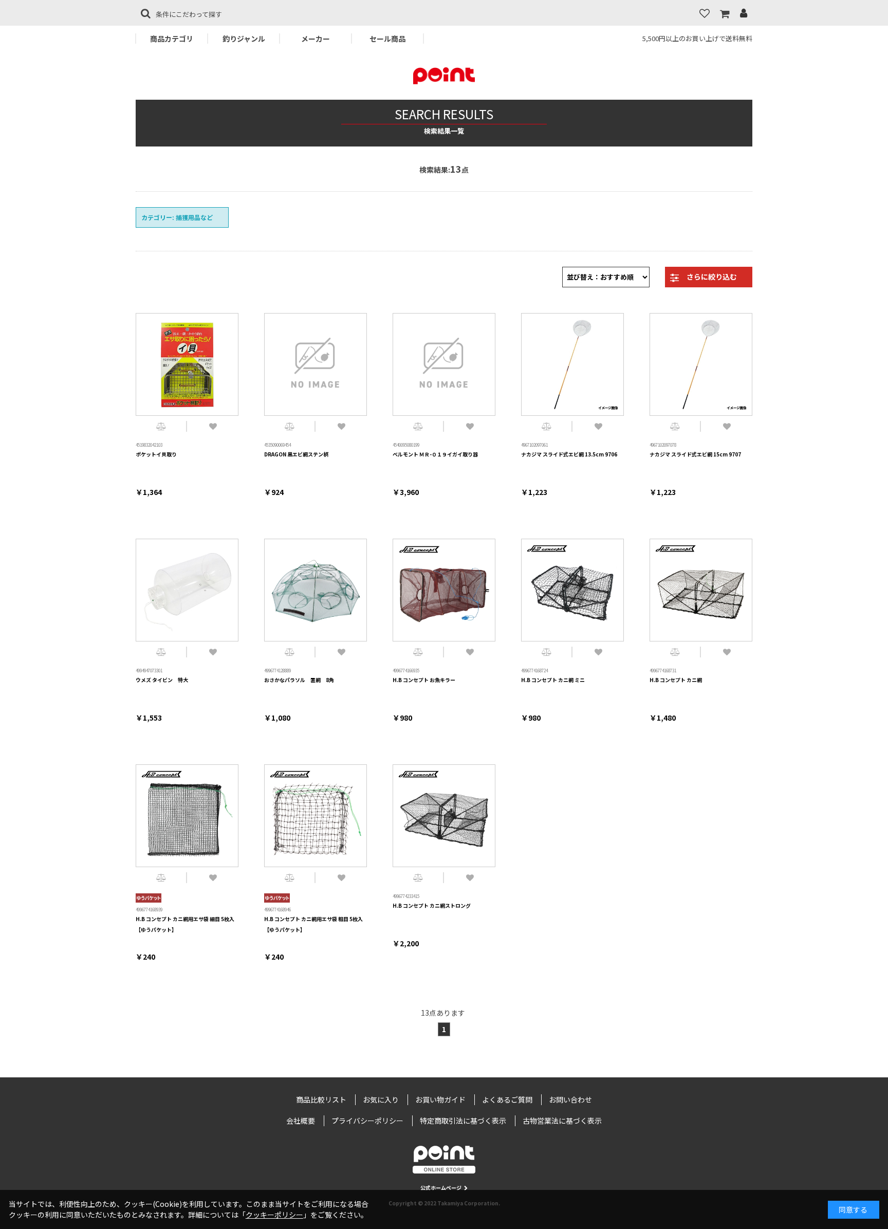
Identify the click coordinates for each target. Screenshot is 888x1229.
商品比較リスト (321, 1099)
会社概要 (300, 1120)
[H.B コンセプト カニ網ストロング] (444, 815)
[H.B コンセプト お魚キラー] (444, 590)
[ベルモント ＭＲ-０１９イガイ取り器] (444, 364)
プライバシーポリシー (367, 1120)
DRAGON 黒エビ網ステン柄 (296, 454)
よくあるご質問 (507, 1099)
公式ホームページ (440, 1187)
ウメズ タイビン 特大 (162, 680)
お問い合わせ (570, 1099)
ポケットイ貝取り (156, 454)
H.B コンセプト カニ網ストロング (432, 905)
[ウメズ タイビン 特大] (187, 590)
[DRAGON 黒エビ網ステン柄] (315, 364)
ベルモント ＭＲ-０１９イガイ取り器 (435, 454)
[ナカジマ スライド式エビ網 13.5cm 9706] (572, 364)
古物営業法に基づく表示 (562, 1120)
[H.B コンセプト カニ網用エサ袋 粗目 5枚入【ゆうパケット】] (315, 815)
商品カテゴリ (171, 38)
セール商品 (387, 38)
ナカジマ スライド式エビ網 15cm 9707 (695, 454)
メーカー (315, 38)
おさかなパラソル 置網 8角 (299, 680)
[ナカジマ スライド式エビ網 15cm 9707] (701, 364)
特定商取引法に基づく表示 (463, 1120)
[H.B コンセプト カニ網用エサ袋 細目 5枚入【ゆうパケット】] (187, 815)
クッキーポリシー (274, 1214)
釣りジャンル (244, 38)
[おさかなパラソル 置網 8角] (315, 590)
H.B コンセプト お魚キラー (424, 680)
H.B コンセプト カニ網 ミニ (553, 680)
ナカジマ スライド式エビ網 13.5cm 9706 (569, 454)
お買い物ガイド (440, 1099)
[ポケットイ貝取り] (187, 364)
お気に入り (381, 1099)
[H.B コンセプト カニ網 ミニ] (572, 590)
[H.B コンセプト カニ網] (701, 590)
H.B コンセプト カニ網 (676, 680)
